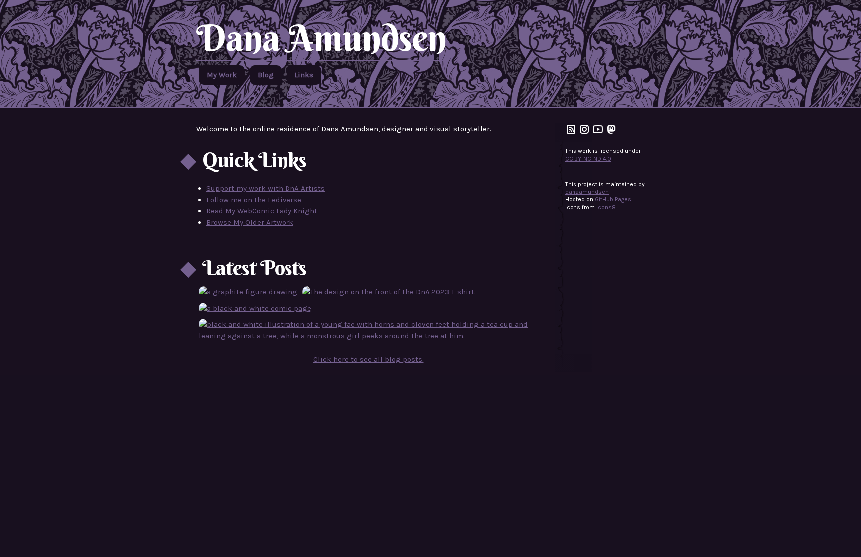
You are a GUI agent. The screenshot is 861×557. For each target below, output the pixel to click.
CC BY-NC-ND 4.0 (588, 158)
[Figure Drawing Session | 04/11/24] (248, 292)
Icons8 (606, 207)
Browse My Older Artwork (249, 222)
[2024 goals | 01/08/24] (368, 330)
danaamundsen (587, 191)
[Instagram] (584, 133)
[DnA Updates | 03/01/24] (389, 292)
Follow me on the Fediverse (253, 199)
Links (303, 74)
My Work (222, 74)
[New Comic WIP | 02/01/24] (255, 308)
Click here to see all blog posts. (368, 359)
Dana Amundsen (321, 37)
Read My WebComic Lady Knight (261, 210)
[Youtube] (598, 133)
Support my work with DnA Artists (265, 188)
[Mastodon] (611, 133)
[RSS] (571, 133)
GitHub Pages (613, 199)
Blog (266, 74)
